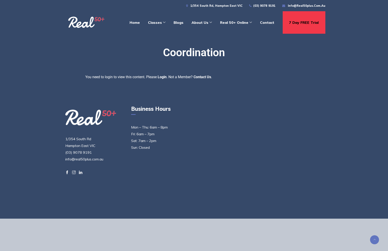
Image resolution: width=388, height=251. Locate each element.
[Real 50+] (86, 22)
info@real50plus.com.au (306, 5)
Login (162, 77)
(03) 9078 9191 (264, 5)
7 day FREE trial (304, 22)
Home (135, 22)
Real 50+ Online (234, 22)
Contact (267, 22)
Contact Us (202, 77)
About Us (200, 22)
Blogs (178, 22)
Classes (155, 22)
